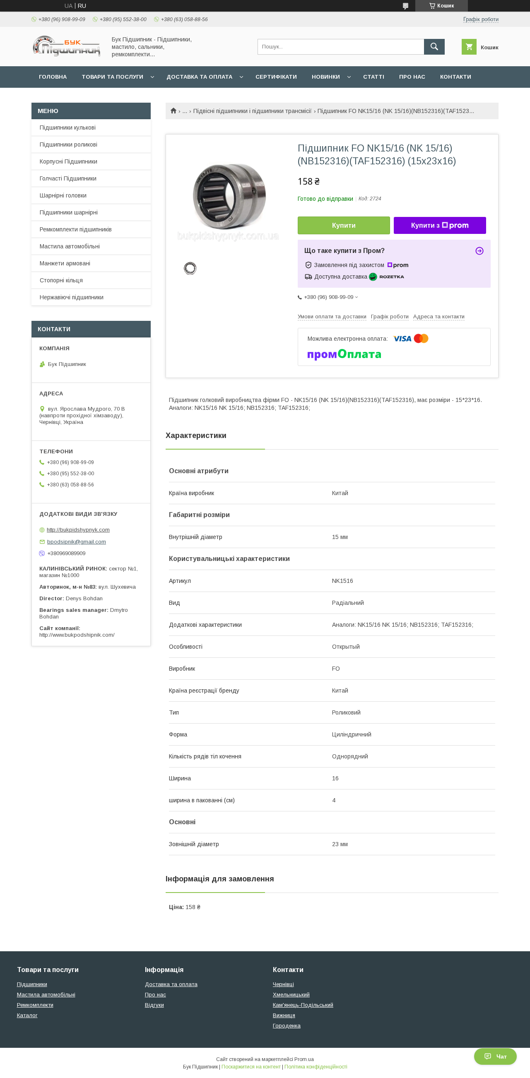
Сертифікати (276, 77)
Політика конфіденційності (315, 1067)
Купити (344, 225)
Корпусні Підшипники (68, 161)
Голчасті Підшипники (68, 178)
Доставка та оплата (199, 77)
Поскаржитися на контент (251, 1067)
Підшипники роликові (68, 144)
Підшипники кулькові (68, 127)
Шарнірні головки (63, 195)
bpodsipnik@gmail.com (76, 542)
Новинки (326, 77)
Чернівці (283, 984)
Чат (501, 1056)
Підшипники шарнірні (69, 212)
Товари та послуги (112, 77)
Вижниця (284, 1015)
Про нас (412, 77)
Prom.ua (304, 1059)
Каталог (27, 1015)
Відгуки (154, 1005)
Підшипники (32, 984)
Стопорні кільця (61, 280)
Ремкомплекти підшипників (76, 229)
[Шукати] (434, 47)
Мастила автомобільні (70, 246)
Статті (373, 77)
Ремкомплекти (35, 1005)
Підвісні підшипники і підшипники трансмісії (252, 111)
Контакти (455, 77)
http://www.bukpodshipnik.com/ (77, 635)
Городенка (287, 1026)
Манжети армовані (65, 263)
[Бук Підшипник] (66, 55)
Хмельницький (291, 994)
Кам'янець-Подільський (303, 1005)
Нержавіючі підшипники (72, 297)
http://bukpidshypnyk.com (78, 530)
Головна (53, 77)
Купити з (425, 225)
